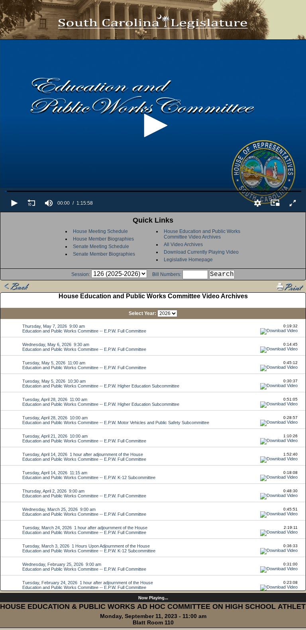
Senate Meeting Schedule (101, 246)
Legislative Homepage (188, 259)
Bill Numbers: (166, 274)
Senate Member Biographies (104, 254)
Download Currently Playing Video (201, 252)
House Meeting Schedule (100, 231)
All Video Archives (183, 244)
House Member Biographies (103, 239)
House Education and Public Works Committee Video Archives (202, 234)
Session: (80, 274)
